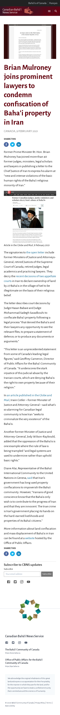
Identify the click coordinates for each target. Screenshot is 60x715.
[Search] (56, 11)
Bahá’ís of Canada (37, 3)
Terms (49, 703)
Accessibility (10, 706)
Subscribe (8, 569)
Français (53, 3)
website (30, 538)
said (29, 477)
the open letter (35, 252)
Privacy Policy (40, 703)
